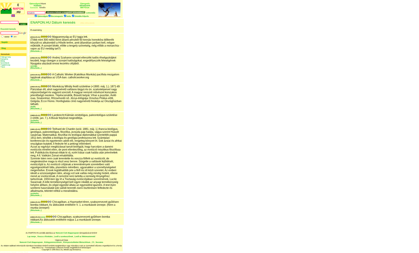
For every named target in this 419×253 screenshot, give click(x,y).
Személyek (4, 63)
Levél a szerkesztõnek (63, 236)
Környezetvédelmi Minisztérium (76, 242)
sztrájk (34, 66)
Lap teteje (31, 236)
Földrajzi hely (5, 57)
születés (34, 121)
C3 (93, 242)
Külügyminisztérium (53, 242)
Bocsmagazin (57, 16)
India (69, 16)
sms (43, 217)
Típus (2, 67)
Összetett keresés (8, 29)
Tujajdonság (5, 65)
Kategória (4, 59)
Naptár (4, 42)
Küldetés (37, 6)
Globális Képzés (82, 16)
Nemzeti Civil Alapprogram (67, 233)
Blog (3, 48)
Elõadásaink (85, 6)
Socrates (99, 242)
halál (33, 107)
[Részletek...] (36, 51)
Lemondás (90, 13)
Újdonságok (42, 16)
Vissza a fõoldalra (45, 236)
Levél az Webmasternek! (84, 236)
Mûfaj (2, 61)
